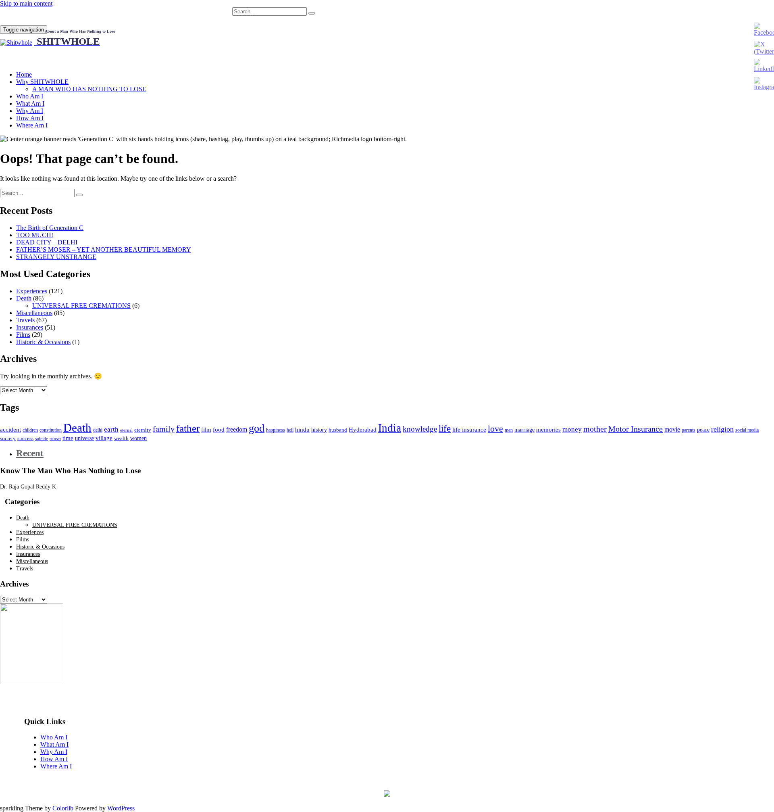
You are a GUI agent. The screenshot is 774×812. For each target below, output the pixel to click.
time (67, 437)
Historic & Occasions (43, 341)
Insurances (29, 327)
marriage (524, 430)
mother (595, 428)
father (188, 428)
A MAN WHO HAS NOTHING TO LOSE (89, 89)
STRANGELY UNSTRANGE (56, 256)
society (8, 438)
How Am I (30, 118)
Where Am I (32, 125)
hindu (302, 429)
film (206, 429)
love (495, 429)
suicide (41, 438)
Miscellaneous (34, 312)
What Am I (30, 103)
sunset (55, 438)
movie (672, 429)
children (30, 430)
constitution (51, 430)
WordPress (121, 808)
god (256, 428)
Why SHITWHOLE (42, 81)
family (164, 428)
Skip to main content (26, 3)
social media (747, 430)
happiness (275, 430)
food (219, 429)
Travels (25, 320)
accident (10, 429)
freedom (236, 429)
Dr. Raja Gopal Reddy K (28, 487)
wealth (121, 438)
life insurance (469, 429)
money (572, 429)
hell (290, 430)
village (104, 438)
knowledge (420, 429)
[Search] (311, 13)
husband (338, 430)
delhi (97, 430)
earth (111, 429)
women (138, 438)
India (389, 428)
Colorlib (62, 808)
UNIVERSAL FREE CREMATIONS (81, 305)
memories (548, 429)
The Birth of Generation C (49, 227)
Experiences (31, 291)
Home (24, 74)
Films (23, 334)
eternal (126, 430)
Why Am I (29, 110)
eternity (142, 430)
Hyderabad (363, 429)
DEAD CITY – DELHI (46, 242)
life (445, 428)
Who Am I (29, 96)
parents (688, 430)
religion (722, 429)
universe (84, 438)
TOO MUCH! (34, 235)
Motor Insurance (635, 428)
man (509, 430)
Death (23, 298)
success (25, 438)
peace (703, 430)
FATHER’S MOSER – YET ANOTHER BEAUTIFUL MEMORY (103, 249)
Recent (30, 453)
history (319, 430)
